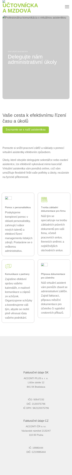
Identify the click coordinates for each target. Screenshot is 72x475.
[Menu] (66, 6)
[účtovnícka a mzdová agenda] (21, 6)
